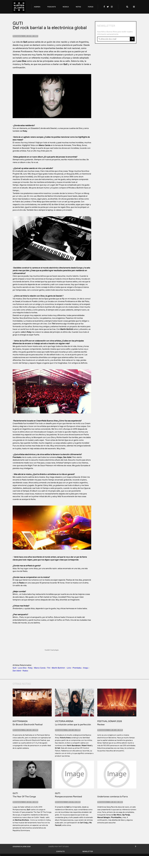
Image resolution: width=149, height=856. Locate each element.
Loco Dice (22, 668)
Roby (30, 668)
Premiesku (77, 668)
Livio (69, 668)
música (66, 7)
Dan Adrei (17, 671)
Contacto (60, 851)
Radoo (25, 671)
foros (90, 7)
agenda (37, 7)
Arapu (85, 668)
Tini (48, 668)
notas (78, 7)
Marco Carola (39, 668)
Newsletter (87, 851)
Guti (14, 668)
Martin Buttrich (58, 668)
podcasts (51, 7)
